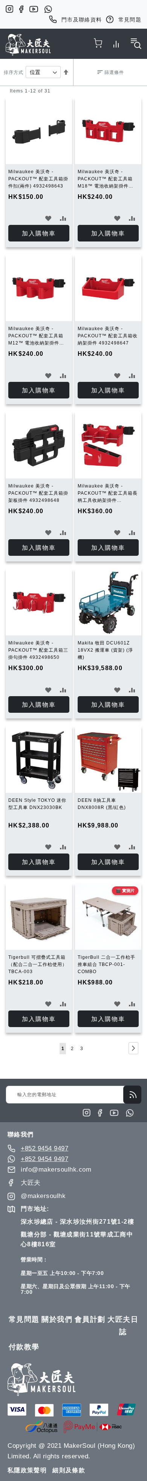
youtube (33, 9)
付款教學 (24, 1347)
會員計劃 (90, 1319)
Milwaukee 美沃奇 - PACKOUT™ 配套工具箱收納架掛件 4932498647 (108, 336)
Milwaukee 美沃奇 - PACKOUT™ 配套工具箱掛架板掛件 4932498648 (38, 493)
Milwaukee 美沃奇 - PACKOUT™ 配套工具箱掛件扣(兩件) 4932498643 (38, 179)
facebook (21, 9)
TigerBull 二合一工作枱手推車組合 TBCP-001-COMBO (106, 964)
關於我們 (56, 1319)
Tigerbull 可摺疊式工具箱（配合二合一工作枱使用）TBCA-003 (37, 964)
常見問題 (129, 20)
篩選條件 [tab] (114, 72)
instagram (9, 9)
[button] (48, 218)
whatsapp (48, 9)
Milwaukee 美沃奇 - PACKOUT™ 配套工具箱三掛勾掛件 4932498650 (38, 650)
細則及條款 (68, 1470)
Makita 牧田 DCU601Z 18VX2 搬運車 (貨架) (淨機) (105, 650)
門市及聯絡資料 (81, 20)
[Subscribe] (132, 1095)
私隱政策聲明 (27, 1470)
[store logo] (28, 45)
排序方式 (13, 72)
